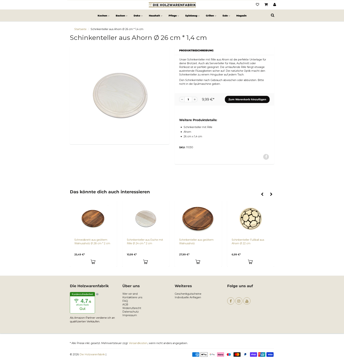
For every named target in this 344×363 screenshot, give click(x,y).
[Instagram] (238, 301)
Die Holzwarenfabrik (92, 354)
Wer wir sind (130, 293)
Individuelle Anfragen (188, 297)
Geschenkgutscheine (188, 293)
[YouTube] (246, 301)
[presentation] (262, 194)
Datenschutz (130, 311)
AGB (125, 304)
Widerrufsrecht (131, 308)
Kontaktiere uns (132, 297)
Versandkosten (138, 343)
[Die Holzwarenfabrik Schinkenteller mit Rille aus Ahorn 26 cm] (119, 94)
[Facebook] (230, 301)
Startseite (80, 29)
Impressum (129, 315)
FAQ (125, 301)
